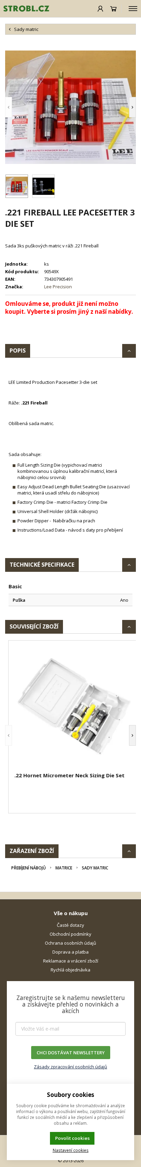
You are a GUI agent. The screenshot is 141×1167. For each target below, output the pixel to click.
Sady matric (95, 868)
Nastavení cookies (71, 1150)
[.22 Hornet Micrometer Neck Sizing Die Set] (73, 707)
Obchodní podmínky (70, 934)
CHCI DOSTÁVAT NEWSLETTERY (71, 1052)
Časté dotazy (70, 925)
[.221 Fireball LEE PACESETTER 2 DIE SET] (70, 107)
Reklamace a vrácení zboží (70, 961)
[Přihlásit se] (100, 8)
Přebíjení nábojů (28, 868)
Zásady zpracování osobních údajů (70, 1067)
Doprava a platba (70, 952)
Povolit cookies (72, 1138)
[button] (19, 107)
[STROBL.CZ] (24, 8)
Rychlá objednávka (70, 970)
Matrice (63, 868)
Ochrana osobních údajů (70, 943)
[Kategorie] (133, 8)
